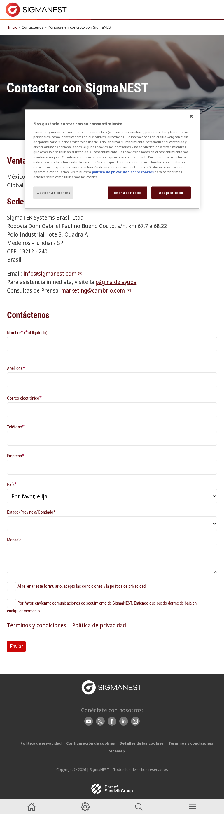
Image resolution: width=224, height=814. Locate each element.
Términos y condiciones (36, 625)
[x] (100, 721)
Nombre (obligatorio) (27, 332)
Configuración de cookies (90, 743)
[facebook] (112, 721)
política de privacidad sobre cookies (123, 171)
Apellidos (16, 368)
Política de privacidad (99, 625)
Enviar (16, 646)
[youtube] (88, 721)
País (12, 484)
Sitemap (117, 751)
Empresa (15, 455)
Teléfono (15, 426)
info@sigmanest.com (49, 273)
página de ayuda (115, 282)
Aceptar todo (171, 192)
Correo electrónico (24, 398)
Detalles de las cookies (142, 743)
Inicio (13, 27)
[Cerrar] (191, 116)
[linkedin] (123, 721)
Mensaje (14, 539)
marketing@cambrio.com (93, 290)
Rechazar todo (127, 192)
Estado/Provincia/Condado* (31, 512)
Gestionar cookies (53, 192)
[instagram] (135, 721)
